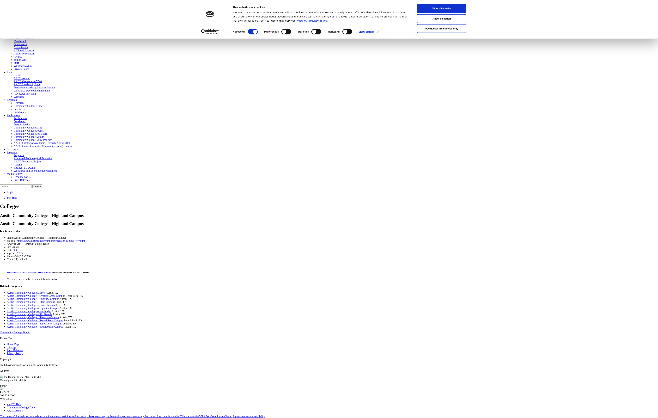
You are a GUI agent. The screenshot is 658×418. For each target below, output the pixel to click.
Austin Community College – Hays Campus (31, 305)
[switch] (286, 31)
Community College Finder (15, 332)
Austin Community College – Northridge (29, 311)
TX (15, 250)
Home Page (13, 344)
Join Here (12, 197)
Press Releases (15, 350)
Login (10, 192)
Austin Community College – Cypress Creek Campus (36, 295)
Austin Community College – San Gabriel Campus (34, 323)
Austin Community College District (26, 292)
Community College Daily (21, 407)
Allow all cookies (441, 8)
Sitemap (11, 347)
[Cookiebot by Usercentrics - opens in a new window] (210, 31)
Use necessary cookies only (441, 28)
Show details (366, 31)
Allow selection (441, 18)
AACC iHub (14, 404)
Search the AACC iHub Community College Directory (29, 272)
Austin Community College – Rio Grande (29, 314)
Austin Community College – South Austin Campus (35, 326)
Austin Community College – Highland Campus (33, 308)
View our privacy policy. (312, 20)
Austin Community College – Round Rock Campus (35, 320)
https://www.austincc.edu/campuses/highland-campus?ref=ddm (50, 240)
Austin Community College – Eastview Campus (33, 298)
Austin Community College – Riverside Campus (33, 317)
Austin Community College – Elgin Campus (31, 301)
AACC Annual (15, 410)
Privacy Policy (15, 353)
